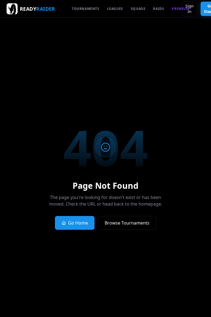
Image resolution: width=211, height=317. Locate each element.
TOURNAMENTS (85, 8)
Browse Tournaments (127, 223)
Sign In (189, 8)
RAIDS (158, 8)
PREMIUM (180, 8)
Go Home (78, 223)
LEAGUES (115, 8)
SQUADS (138, 8)
